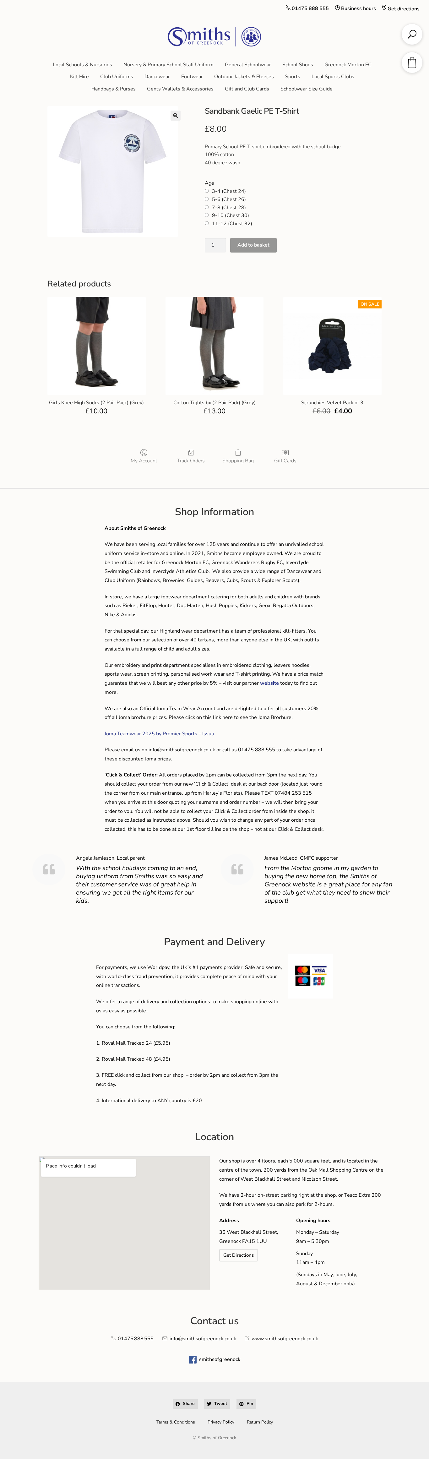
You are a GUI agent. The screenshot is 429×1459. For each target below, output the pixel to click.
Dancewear (157, 76)
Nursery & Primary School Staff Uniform (168, 64)
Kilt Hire (79, 76)
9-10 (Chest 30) (230, 215)
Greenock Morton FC (348, 64)
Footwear (192, 76)
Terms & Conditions (175, 1422)
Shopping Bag (238, 460)
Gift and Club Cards (247, 88)
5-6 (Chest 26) (229, 199)
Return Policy (260, 1422)
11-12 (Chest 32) (232, 223)
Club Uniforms (116, 76)
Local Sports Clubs (333, 76)
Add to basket (253, 245)
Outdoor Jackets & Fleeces (244, 76)
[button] (176, 116)
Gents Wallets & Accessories (180, 88)
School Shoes (297, 64)
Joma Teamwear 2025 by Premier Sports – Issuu (159, 733)
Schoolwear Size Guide (306, 88)
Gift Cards (285, 460)
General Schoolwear (248, 64)
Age (209, 183)
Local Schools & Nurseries (82, 64)
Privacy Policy (221, 1422)
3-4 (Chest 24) (229, 191)
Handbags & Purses (113, 88)
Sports (292, 76)
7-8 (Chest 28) (229, 207)
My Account (144, 460)
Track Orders (191, 460)
